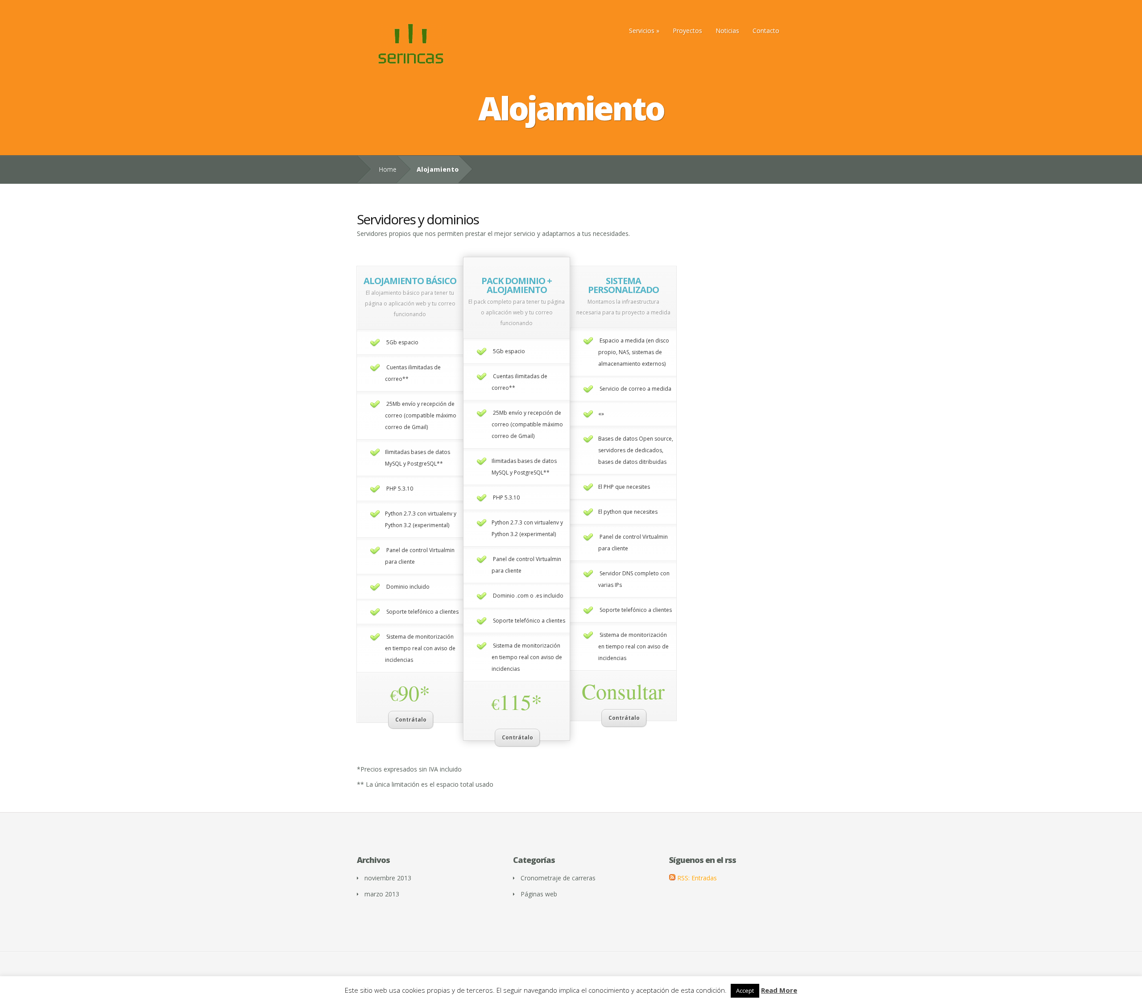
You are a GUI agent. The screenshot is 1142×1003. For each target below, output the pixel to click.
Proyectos (687, 30)
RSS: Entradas (696, 878)
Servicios (641, 30)
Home (388, 169)
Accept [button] (745, 990)
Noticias (727, 30)
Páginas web (539, 894)
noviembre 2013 (387, 878)
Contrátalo (410, 719)
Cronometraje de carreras (558, 878)
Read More (779, 990)
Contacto (766, 30)
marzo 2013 (381, 894)
